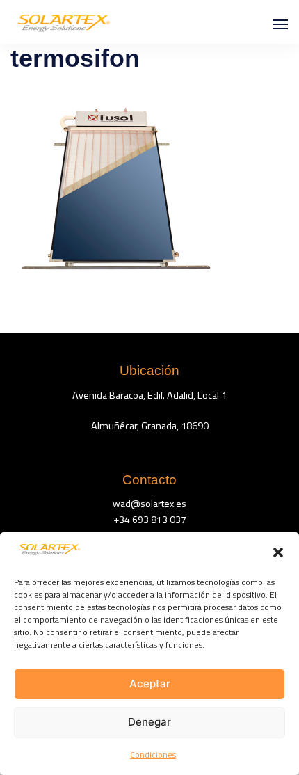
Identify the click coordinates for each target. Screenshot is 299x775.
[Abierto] (280, 24)
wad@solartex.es (149, 503)
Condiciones (153, 754)
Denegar (149, 721)
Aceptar (149, 683)
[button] (278, 552)
